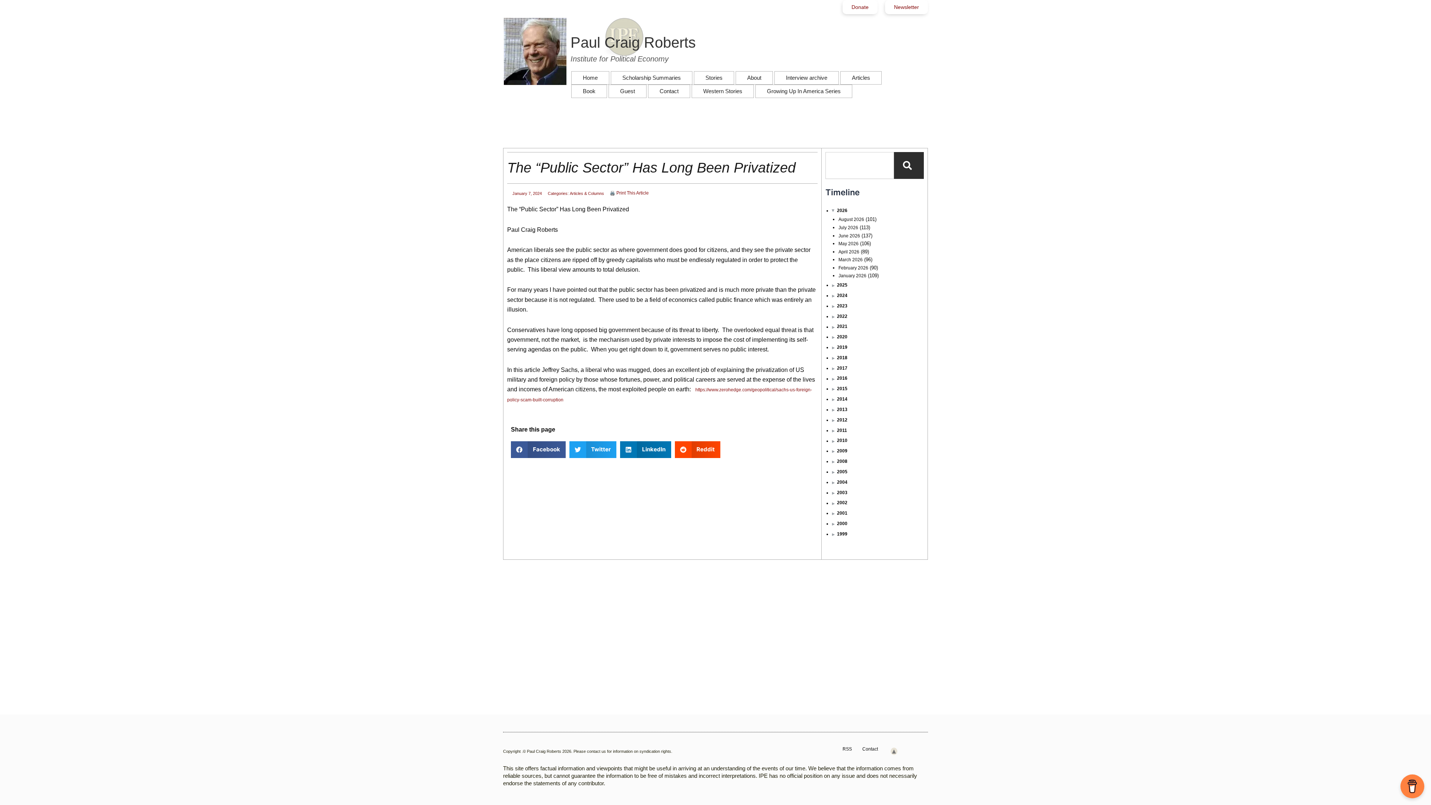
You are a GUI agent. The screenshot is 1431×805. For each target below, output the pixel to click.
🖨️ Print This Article (629, 193)
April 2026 (848, 252)
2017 (842, 368)
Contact (669, 91)
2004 (842, 482)
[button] (538, 449)
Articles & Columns (587, 193)
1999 (842, 534)
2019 (842, 347)
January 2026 (852, 275)
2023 (842, 306)
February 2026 (853, 268)
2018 (842, 357)
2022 (842, 316)
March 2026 (850, 259)
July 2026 (848, 227)
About (754, 78)
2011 (842, 430)
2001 (842, 513)
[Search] (909, 165)
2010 (842, 440)
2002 (842, 502)
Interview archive (806, 78)
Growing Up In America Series (804, 91)
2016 (842, 378)
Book (589, 91)
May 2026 (848, 243)
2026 (842, 210)
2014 (842, 399)
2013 (842, 409)
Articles (861, 78)
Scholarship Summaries (651, 78)
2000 (842, 523)
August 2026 (851, 219)
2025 (842, 285)
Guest (627, 91)
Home (590, 78)
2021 (842, 326)
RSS (847, 749)
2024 (842, 295)
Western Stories (722, 91)
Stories (714, 78)
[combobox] (859, 165)
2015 (842, 388)
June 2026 (849, 236)
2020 (842, 337)
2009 (842, 451)
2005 (842, 471)
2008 (842, 461)
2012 (842, 420)
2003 (842, 492)
